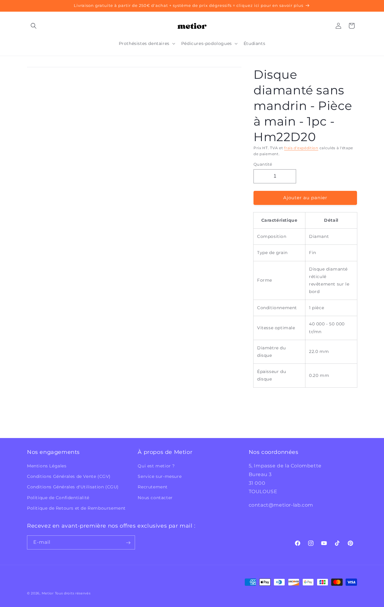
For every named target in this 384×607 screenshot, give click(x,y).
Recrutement (153, 487)
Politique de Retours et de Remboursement (76, 508)
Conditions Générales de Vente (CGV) (69, 476)
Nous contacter (155, 497)
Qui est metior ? (156, 466)
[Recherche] (33, 25)
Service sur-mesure (160, 476)
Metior (48, 593)
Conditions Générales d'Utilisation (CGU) (73, 487)
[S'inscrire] (128, 543)
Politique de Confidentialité (58, 497)
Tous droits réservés (73, 593)
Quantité (263, 164)
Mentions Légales (47, 466)
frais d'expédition (301, 148)
